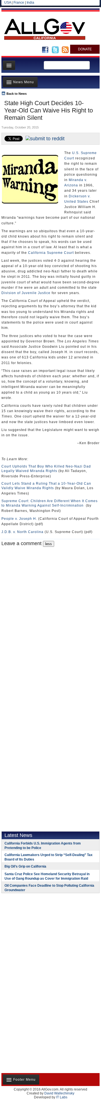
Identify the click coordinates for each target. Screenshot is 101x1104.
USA (7, 2)
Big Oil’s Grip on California (25, 866)
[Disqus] (50, 617)
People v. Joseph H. (19, 519)
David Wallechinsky (59, 1093)
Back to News (16, 93)
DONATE (85, 49)
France (18, 2)
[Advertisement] (36, 934)
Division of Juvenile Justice (25, 293)
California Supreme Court (51, 253)
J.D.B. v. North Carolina (22, 532)
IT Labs (61, 1097)
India (30, 2)
